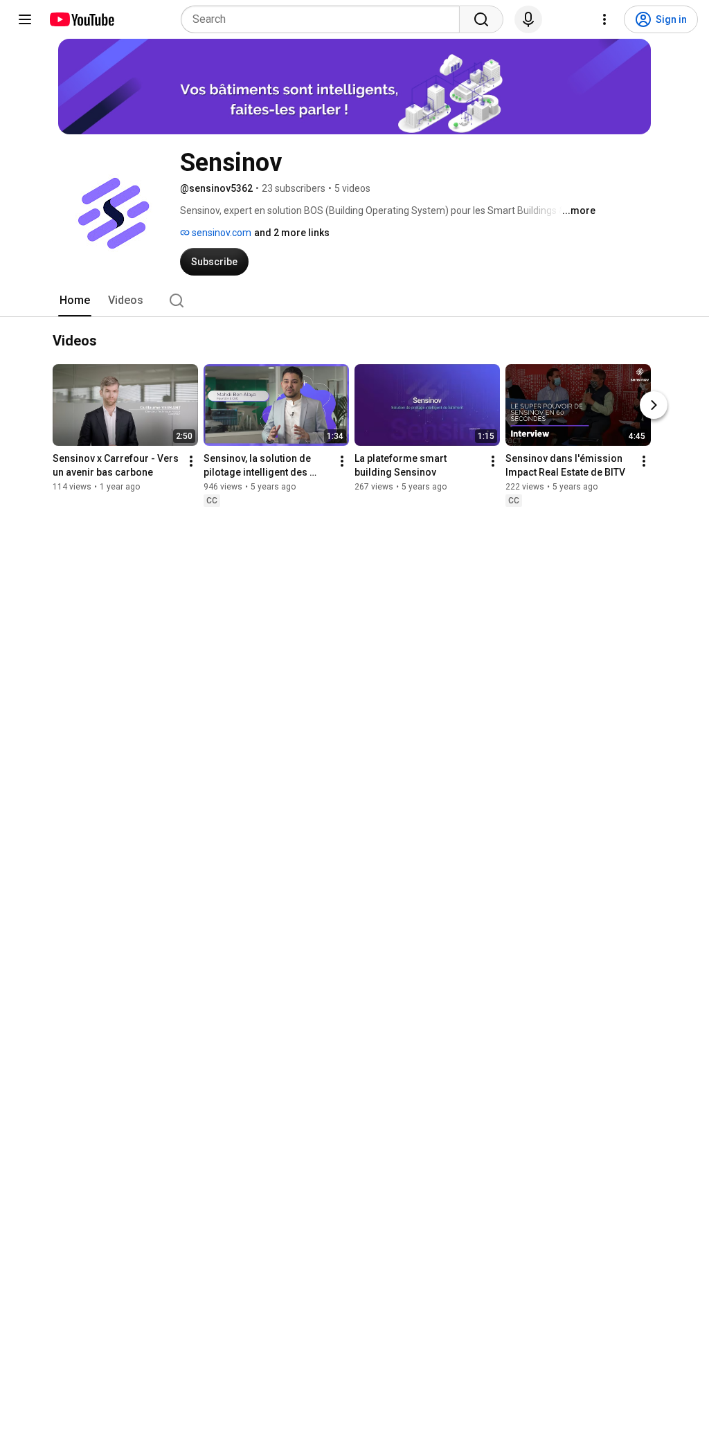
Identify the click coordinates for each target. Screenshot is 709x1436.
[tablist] (354, 300)
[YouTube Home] (81, 19)
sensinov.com (220, 232)
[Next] (653, 405)
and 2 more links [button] (292, 232)
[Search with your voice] (528, 19)
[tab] (74, 300)
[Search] (481, 19)
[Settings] (604, 19)
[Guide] (25, 19)
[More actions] (191, 461)
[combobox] (324, 19)
